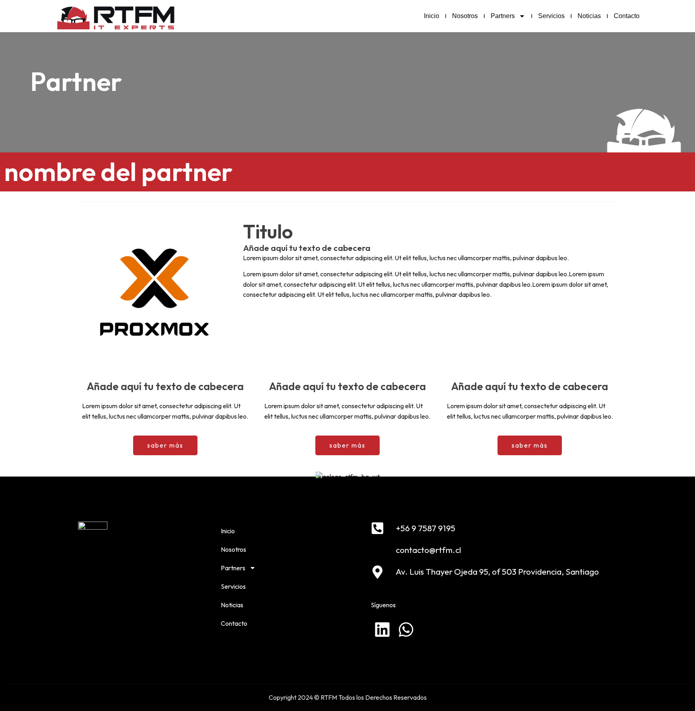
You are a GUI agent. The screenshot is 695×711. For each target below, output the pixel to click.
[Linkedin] (382, 629)
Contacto (626, 15)
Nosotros (465, 15)
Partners (503, 15)
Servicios (551, 15)
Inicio (431, 15)
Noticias (589, 15)
